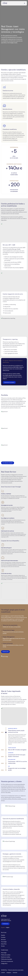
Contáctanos (5, 923)
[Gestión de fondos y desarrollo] (14, 879)
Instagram (9, 972)
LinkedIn (3, 972)
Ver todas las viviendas (7, 462)
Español (3, 927)
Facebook (15, 972)
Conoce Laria (5, 651)
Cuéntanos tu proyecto (9, 382)
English (7, 927)
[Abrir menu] (24, 3)
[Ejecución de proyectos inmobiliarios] (14, 809)
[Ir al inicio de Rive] (5, 3)
